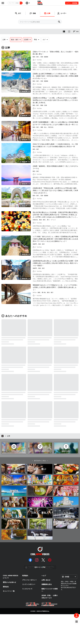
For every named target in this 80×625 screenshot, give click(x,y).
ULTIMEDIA (43, 611)
